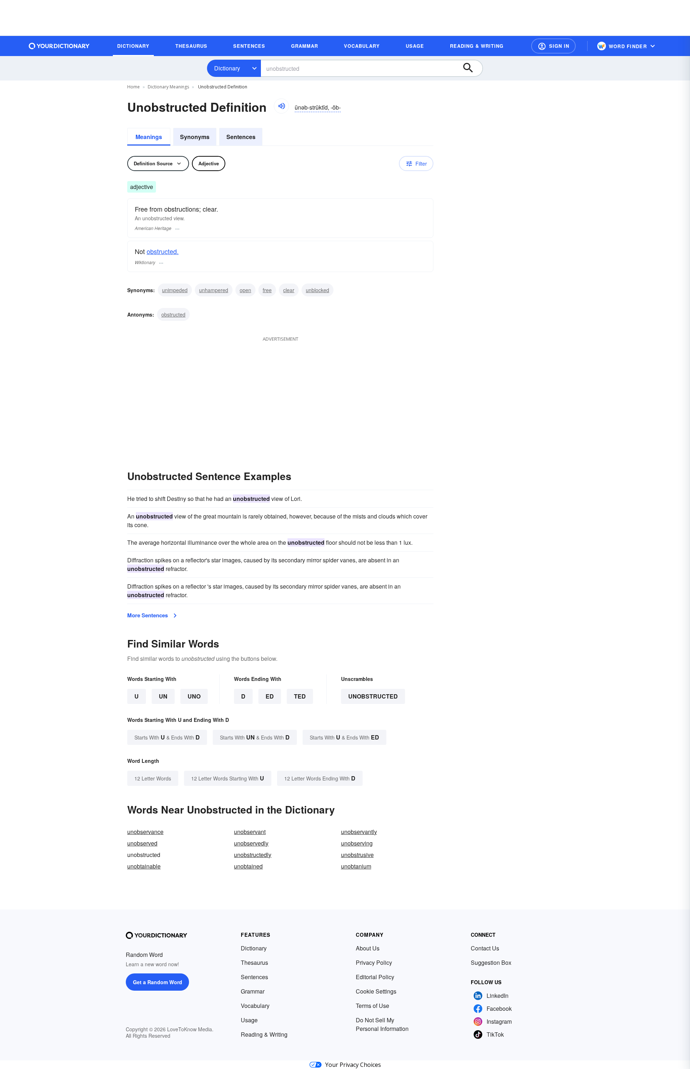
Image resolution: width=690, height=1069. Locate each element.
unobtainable (144, 866)
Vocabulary (255, 1005)
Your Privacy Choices (353, 1065)
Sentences (241, 137)
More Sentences (147, 615)
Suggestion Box (491, 962)
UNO (194, 696)
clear (288, 290)
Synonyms (195, 137)
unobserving (357, 843)
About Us (368, 948)
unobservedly (251, 843)
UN (163, 696)
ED (270, 696)
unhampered (213, 290)
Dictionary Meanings (168, 87)
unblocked (317, 290)
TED (300, 696)
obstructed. (163, 251)
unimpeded (175, 290)
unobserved (142, 843)
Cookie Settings (376, 991)
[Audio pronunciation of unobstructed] (281, 106)
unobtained (248, 866)
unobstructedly (252, 855)
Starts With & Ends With (167, 737)
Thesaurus (254, 962)
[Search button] (471, 68)
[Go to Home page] (59, 46)
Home (133, 87)
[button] (553, 46)
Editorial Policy (375, 977)
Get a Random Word (157, 982)
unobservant (250, 832)
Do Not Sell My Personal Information (382, 1024)
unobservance (145, 832)
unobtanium (356, 866)
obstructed (173, 314)
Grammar (252, 991)
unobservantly (359, 832)
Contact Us (485, 948)
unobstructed (373, 696)
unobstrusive (357, 855)
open (245, 290)
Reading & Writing (264, 1034)
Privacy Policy (374, 962)
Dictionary (227, 68)
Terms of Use (372, 1005)
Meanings (148, 137)
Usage (249, 1020)
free (267, 290)
